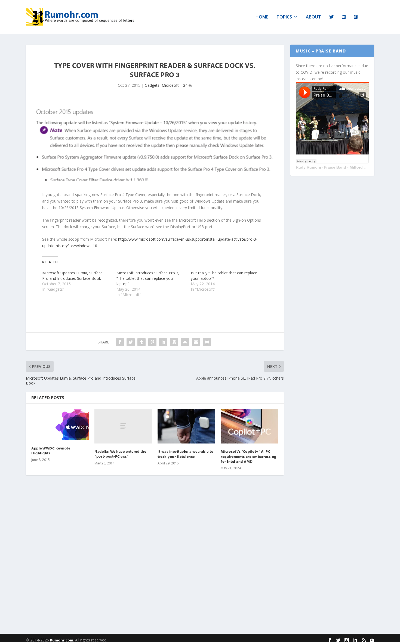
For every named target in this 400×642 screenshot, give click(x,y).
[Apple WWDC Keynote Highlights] (60, 424)
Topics (284, 17)
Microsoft (170, 85)
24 (186, 85)
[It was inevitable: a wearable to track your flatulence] (186, 426)
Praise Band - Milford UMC (348, 167)
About (313, 17)
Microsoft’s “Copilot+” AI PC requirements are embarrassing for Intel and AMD (248, 456)
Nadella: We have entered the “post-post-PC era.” (120, 454)
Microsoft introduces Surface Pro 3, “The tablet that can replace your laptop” (147, 278)
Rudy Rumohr (308, 167)
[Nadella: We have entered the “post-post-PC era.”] (123, 426)
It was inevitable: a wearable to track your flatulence (185, 454)
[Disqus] (155, 560)
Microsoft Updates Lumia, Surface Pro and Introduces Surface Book (72, 275)
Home (262, 17)
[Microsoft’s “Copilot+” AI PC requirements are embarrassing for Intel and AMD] (249, 426)
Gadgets (152, 85)
